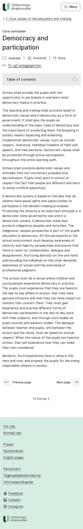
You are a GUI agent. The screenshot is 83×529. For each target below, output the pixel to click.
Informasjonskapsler (18, 482)
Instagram (15, 506)
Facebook (15, 493)
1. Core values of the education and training (38, 19)
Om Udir (9, 426)
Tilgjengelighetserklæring (22, 475)
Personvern (12, 469)
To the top (40, 398)
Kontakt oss (12, 433)
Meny (73, 7)
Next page (63, 382)
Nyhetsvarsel (13, 451)
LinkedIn (14, 500)
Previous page (22, 382)
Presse (8, 444)
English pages (13, 457)
